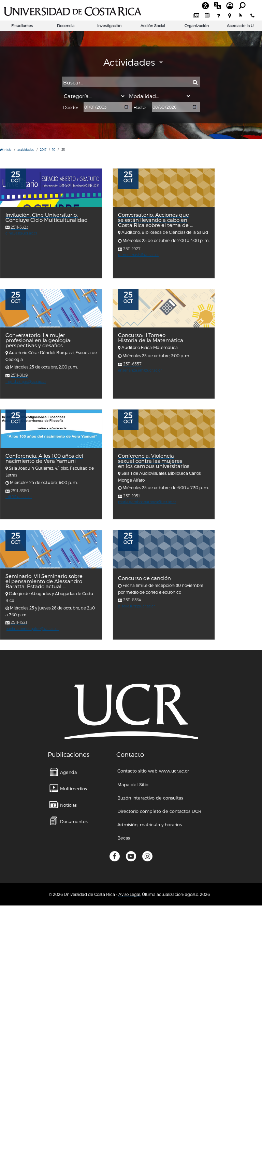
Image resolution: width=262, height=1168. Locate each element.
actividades (25, 149)
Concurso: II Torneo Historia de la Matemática (150, 338)
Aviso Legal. (129, 894)
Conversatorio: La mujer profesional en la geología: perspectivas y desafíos (38, 340)
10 (53, 149)
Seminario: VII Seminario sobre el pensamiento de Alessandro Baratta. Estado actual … (44, 581)
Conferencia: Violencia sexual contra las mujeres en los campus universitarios (153, 461)
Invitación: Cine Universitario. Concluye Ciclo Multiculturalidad (46, 217)
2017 (43, 149)
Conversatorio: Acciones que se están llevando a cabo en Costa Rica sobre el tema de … (155, 220)
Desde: (70, 107)
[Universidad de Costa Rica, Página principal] (72, 10)
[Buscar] (195, 83)
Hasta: (139, 107)
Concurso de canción (144, 578)
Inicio (7, 149)
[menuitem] (196, 15)
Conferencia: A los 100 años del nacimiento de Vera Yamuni (44, 458)
